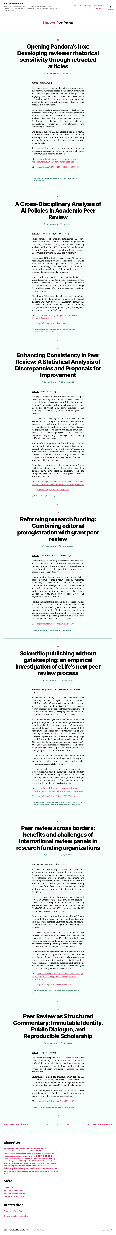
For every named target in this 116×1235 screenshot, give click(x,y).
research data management (35, 1163)
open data (7, 1161)
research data (16, 1163)
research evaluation (51, 1163)
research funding (49, 630)
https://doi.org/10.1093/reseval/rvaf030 (54, 984)
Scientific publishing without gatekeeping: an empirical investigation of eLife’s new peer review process (58, 663)
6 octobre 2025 (67, 680)
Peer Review (48, 178)
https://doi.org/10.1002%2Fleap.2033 (53, 490)
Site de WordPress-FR (14, 1197)
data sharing (21, 1153)
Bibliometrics (48, 1148)
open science (40, 1161)
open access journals (10, 1158)
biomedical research (12, 1151)
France (38, 1153)
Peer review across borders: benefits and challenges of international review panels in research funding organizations (58, 838)
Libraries (24, 1156)
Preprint (6, 1163)
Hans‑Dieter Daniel (44, 802)
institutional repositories (12, 1156)
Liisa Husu (48, 991)
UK (4, 1173)
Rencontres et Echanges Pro (16, 1216)
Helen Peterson (39, 991)
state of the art (54, 1171)
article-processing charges (35, 1148)
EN (58, 39)
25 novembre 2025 (67, 382)
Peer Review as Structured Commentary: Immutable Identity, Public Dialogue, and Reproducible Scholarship (58, 1026)
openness (15, 1161)
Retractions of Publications (62, 178)
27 (68, 1124)
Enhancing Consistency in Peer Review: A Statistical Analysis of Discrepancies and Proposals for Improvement (58, 365)
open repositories (26, 1161)
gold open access (46, 1153)
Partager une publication (94, 5)
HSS (53, 1153)
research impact (10, 1166)
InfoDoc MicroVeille (13, 4)
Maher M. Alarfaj (39, 496)
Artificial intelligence (41, 330)
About (80, 5)
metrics (30, 1156)
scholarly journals (42, 1165)
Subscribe (99, 8)
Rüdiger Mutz (44, 805)
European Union (30, 1153)
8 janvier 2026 (67, 73)
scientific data (7, 1171)
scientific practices (20, 1171)
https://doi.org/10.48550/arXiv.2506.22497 (55, 1101)
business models (25, 1151)
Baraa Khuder (38, 178)
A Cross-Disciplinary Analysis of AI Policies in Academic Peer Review (58, 210)
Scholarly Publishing (56, 805)
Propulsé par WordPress (36, 1230)
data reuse (12, 1153)
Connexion (8, 1187)
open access (44, 1155)
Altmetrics (22, 1148)
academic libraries (11, 1148)
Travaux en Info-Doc (13, 1211)
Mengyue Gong (54, 330)
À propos (72, 5)
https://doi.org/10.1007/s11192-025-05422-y (56, 796)
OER (34, 1156)
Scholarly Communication (27, 1166)
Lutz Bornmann (57, 802)
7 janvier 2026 (67, 224)
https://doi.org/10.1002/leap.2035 (51, 323)
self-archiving (44, 1171)
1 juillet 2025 (67, 1043)
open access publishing (70, 802)
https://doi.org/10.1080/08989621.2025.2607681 (58, 167)
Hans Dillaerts (53, 73)
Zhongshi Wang (50, 332)
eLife (36, 802)
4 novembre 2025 (68, 546)
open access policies (25, 1159)
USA (7, 1173)
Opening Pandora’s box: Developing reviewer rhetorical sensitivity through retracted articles (58, 56)
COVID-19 (6, 1153)
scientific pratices (34, 1171)
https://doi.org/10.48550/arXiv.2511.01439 (55, 624)
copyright (55, 1151)
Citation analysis (46, 1151)
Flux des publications (13, 1190)
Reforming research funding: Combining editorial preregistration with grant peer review (58, 529)
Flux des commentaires (14, 1194)
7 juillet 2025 (67, 855)
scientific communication (63, 496)
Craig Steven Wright (41, 1107)
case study (36, 1151)
